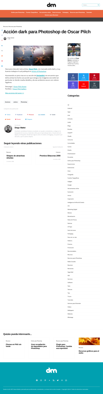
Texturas (70, 289)
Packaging (65, 12)
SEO (69, 275)
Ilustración (70, 192)
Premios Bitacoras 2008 (50, 156)
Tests (69, 286)
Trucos (69, 296)
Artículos (70, 119)
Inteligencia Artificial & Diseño (76, 202)
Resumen (70, 265)
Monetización (71, 216)
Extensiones (71, 167)
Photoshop (24, 102)
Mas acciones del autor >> (14, 93)
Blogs (69, 126)
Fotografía (70, 174)
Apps (69, 112)
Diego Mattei (10, 38)
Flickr (69, 171)
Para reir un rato (72, 237)
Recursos (5, 26)
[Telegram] (49, 380)
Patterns (70, 240)
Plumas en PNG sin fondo (13, 345)
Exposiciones (71, 164)
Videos (69, 307)
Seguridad (70, 272)
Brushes (70, 129)
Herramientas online (45, 12)
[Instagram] (41, 380)
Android (70, 108)
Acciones (7, 102)
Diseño (69, 150)
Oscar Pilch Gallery (19, 89)
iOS (69, 206)
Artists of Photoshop (39, 71)
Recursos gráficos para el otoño (89, 352)
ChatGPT (70, 133)
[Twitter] (57, 380)
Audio (69, 122)
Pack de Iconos (56, 12)
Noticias (70, 223)
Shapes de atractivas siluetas (15, 157)
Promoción (71, 247)
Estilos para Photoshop (17, 12)
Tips (69, 293)
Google (70, 185)
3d (68, 105)
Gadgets (70, 181)
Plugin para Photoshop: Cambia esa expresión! (64, 346)
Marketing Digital (72, 209)
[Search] (98, 5)
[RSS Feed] (53, 380)
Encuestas (70, 157)
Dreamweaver (71, 153)
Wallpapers (71, 310)
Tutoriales (89, 12)
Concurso (58, 152)
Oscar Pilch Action (20, 87)
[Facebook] (36, 380)
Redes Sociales (72, 261)
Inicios (69, 195)
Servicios (70, 279)
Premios (70, 244)
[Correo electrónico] (62, 380)
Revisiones (70, 268)
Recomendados (72, 251)
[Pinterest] (45, 380)
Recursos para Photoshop (77, 12)
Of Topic (70, 227)
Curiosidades (71, 143)
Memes (70, 213)
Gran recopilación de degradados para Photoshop (39, 346)
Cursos (69, 146)
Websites (70, 314)
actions (16, 102)
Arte (69, 115)
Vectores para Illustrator (51, 15)
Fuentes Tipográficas (32, 12)
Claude (69, 136)
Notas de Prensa (72, 220)
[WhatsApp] (66, 380)
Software (70, 282)
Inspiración (71, 199)
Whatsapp (70, 317)
